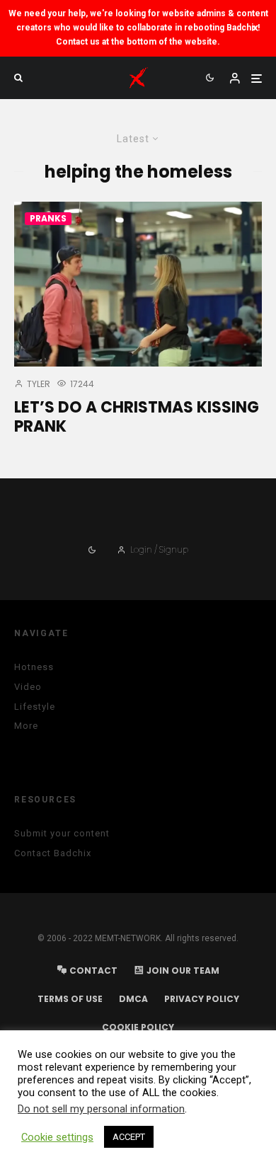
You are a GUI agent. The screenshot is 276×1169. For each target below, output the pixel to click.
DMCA (133, 999)
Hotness (34, 667)
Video (28, 686)
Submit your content (62, 833)
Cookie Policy (138, 1027)
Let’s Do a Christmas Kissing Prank (136, 417)
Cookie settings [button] (57, 1137)
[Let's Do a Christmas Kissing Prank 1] (138, 284)
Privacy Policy (201, 999)
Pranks (48, 218)
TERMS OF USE (70, 999)
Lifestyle (34, 706)
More (26, 725)
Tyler (37, 384)
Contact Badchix (52, 853)
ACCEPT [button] (129, 1136)
